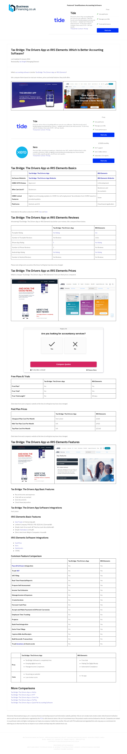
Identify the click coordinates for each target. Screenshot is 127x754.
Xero (16, 545)
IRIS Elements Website (106, 178)
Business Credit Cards (96, 737)
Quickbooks (19, 548)
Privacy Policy (69, 739)
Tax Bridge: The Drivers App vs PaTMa (24, 700)
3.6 (96, 233)
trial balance (24, 530)
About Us (50, 739)
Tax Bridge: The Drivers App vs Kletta (23, 692)
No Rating (56, 233)
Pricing (86, 28)
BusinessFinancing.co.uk (23, 8)
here (40, 212)
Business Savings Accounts (77, 737)
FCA (41, 718)
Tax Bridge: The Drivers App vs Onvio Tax (24, 697)
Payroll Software (18, 566)
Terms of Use (80, 739)
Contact (80, 28)
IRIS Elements (61, 72)
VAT (18, 571)
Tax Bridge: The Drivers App (45, 72)
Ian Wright (22, 61)
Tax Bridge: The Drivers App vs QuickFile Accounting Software (32, 702)
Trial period (73, 28)
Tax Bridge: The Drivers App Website (42, 178)
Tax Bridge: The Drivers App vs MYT (23, 695)
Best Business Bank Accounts (33, 737)
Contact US (59, 739)
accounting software (22, 72)
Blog (44, 739)
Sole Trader (19, 522)
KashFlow (18, 543)
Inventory (20, 644)
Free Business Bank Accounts (55, 737)
